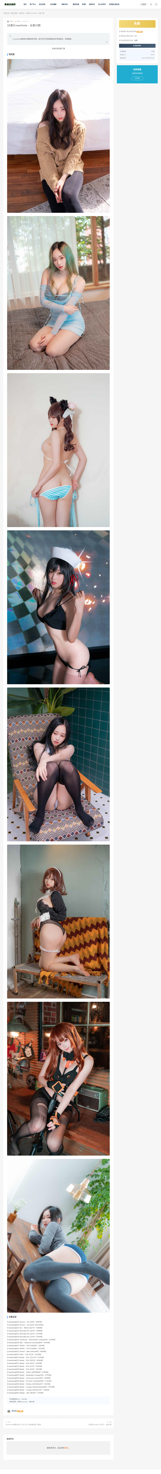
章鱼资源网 (14, 13)
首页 (25, 4)
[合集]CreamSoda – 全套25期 (25, 1401)
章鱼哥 (14, 1411)
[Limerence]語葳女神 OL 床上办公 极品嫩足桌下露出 (23, 1424)
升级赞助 (139, 31)
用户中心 (33, 4)
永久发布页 (102, 4)
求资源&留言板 (114, 4)
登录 (66, 1448)
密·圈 (84, 4)
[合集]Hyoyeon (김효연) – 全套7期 (99, 1424)
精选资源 (76, 4)
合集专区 (92, 4)
